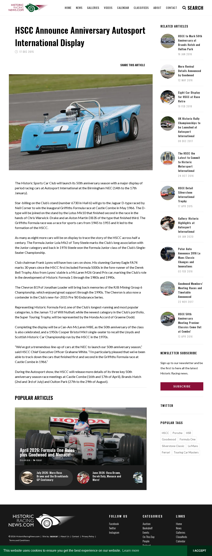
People (146, 541)
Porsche (177, 433)
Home (179, 523)
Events (146, 532)
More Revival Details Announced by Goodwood (189, 70)
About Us (64, 536)
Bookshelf (147, 528)
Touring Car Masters (186, 452)
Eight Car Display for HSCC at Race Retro (189, 96)
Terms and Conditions (19, 540)
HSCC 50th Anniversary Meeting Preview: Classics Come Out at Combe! (189, 322)
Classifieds (181, 536)
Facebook (114, 523)
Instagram (114, 532)
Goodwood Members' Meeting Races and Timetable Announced (190, 290)
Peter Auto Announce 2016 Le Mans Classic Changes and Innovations (189, 257)
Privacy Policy (88, 536)
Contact (75, 536)
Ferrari (166, 452)
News (178, 528)
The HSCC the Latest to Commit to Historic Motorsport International (189, 162)
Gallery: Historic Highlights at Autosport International (188, 225)
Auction (147, 523)
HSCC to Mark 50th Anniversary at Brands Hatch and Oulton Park (190, 42)
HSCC (165, 433)
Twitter (112, 528)
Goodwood (169, 439)
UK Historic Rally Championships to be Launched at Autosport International (189, 127)
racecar (54, 536)
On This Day (148, 536)
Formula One (187, 439)
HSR (188, 433)
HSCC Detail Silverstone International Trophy (186, 194)
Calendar (180, 541)
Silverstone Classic (173, 446)
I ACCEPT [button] (199, 550)
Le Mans (193, 446)
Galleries (180, 532)
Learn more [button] (130, 550)
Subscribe (182, 386)
